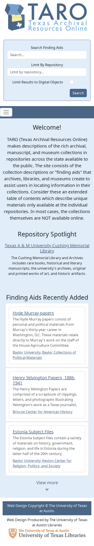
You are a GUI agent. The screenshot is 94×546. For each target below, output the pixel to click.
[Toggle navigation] (6, 112)
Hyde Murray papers (33, 313)
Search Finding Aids (47, 47)
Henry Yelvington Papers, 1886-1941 (44, 380)
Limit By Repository (47, 64)
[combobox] (47, 72)
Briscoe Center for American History (42, 411)
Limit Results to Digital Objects (37, 82)
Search (78, 93)
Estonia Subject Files (33, 432)
